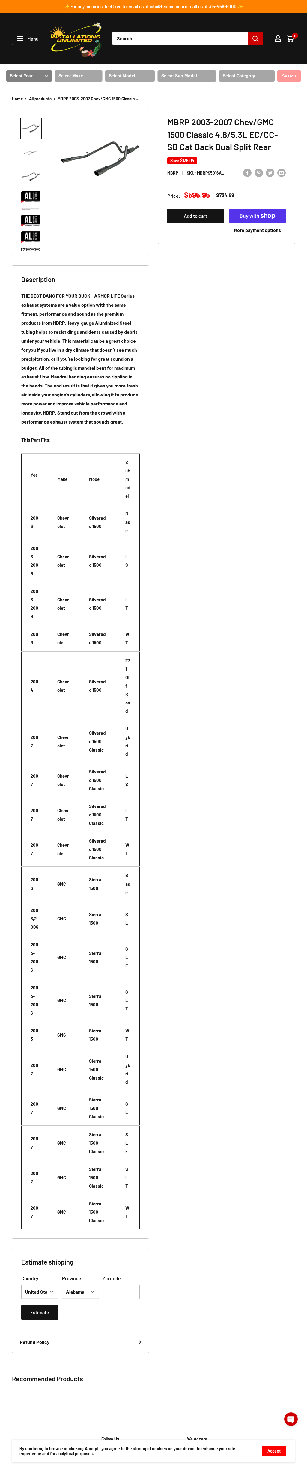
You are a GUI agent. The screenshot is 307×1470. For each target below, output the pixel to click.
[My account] (278, 38)
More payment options (257, 230)
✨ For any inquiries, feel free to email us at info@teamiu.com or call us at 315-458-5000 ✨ (153, 6)
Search (289, 76)
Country (29, 1278)
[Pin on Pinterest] (259, 172)
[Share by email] (281, 172)
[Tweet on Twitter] (270, 172)
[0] (290, 38)
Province (71, 1278)
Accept (274, 1450)
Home (17, 98)
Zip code (112, 1278)
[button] (291, 1419)
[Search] (255, 38)
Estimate (39, 1312)
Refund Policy (34, 1342)
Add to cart (195, 216)
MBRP (172, 172)
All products (40, 98)
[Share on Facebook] (247, 172)
